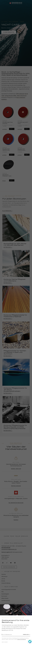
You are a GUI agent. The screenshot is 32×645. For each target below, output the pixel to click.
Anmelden (26, 634)
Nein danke (5, 642)
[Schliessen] (29, 606)
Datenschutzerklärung (21, 639)
